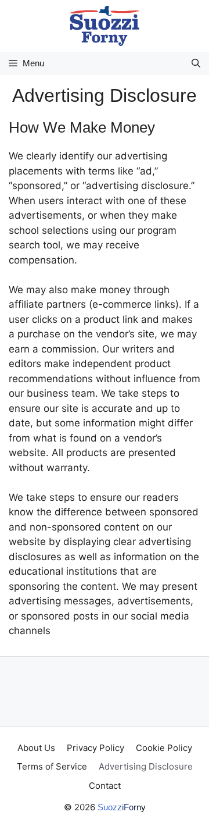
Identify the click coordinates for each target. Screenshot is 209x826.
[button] (196, 63)
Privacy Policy (95, 747)
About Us (36, 747)
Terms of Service (52, 766)
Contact (105, 785)
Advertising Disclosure (146, 766)
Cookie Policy (164, 747)
